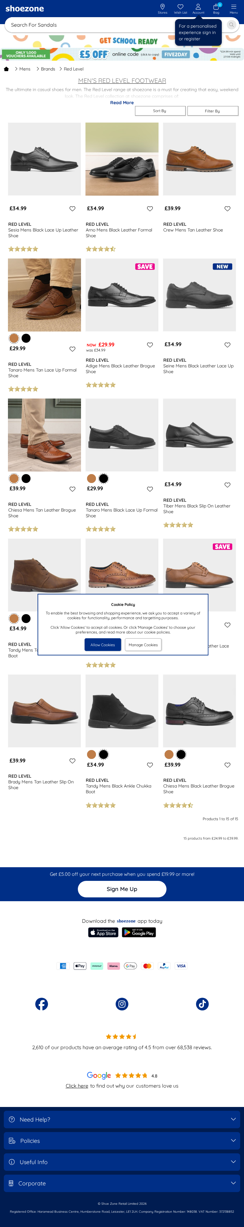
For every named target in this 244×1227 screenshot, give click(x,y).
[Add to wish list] (71, 208)
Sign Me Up (122, 889)
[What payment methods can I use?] (122, 966)
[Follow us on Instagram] (122, 1004)
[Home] (6, 69)
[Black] (26, 338)
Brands (48, 69)
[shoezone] (24, 9)
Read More (122, 102)
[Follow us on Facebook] (41, 1004)
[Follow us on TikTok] (202, 1004)
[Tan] (91, 478)
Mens (24, 69)
